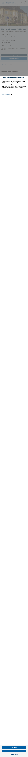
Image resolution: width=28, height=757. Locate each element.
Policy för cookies (6, 94)
